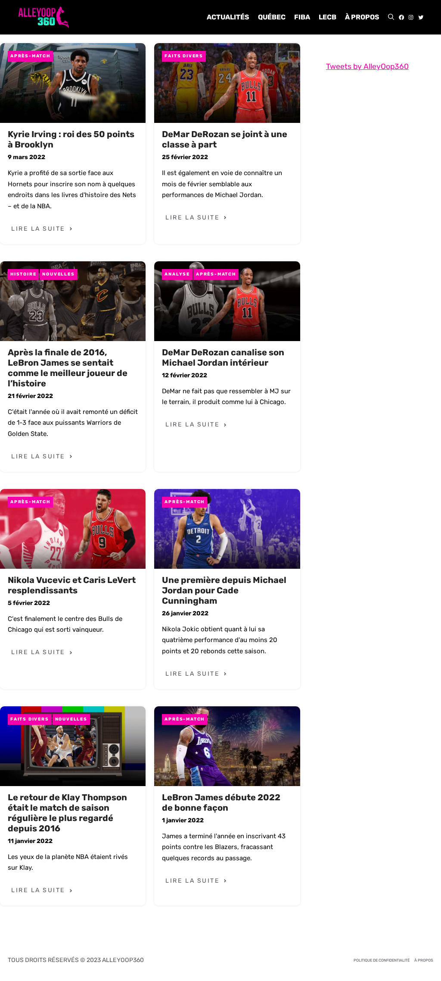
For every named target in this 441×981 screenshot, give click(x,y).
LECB (327, 17)
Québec (272, 17)
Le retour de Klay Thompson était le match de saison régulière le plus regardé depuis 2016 (67, 813)
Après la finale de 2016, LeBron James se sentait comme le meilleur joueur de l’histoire (67, 368)
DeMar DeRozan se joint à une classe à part (224, 139)
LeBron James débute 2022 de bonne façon (221, 802)
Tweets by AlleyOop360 (367, 66)
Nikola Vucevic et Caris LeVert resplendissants (72, 585)
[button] (391, 17)
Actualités (228, 17)
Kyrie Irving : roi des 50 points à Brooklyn (71, 139)
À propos (362, 17)
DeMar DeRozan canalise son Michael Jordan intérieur (223, 357)
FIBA (302, 17)
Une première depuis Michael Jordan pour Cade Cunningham (224, 590)
